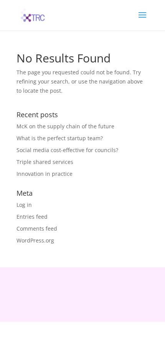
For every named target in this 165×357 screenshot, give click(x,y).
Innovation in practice (44, 173)
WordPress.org (35, 240)
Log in (24, 204)
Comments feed (36, 228)
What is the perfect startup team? (59, 138)
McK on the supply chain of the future (65, 126)
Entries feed (32, 216)
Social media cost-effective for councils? (67, 150)
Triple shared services (44, 161)
